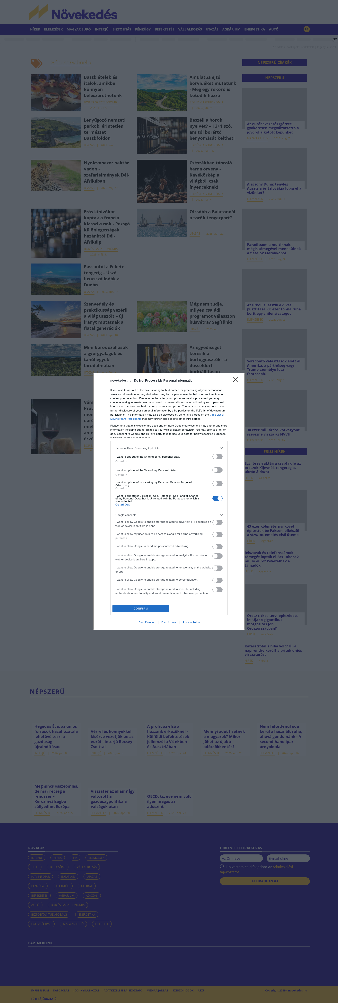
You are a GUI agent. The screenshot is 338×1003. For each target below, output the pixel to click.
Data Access (169, 622)
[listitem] (169, 448)
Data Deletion (146, 622)
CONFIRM (141, 608)
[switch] (217, 456)
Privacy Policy (191, 622)
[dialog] (169, 501)
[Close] (236, 381)
